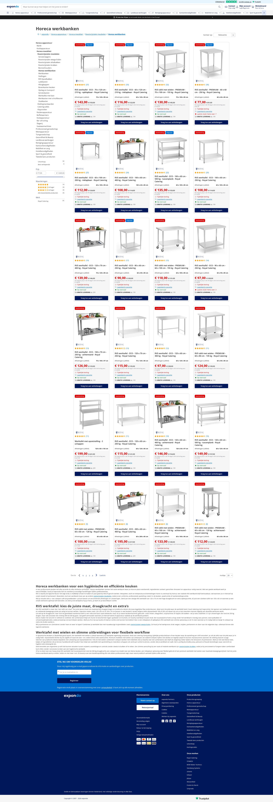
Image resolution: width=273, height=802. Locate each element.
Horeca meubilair (44, 51)
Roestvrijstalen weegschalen (49, 59)
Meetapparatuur (42, 132)
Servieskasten (43, 93)
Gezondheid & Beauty (44, 137)
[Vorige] (79, 575)
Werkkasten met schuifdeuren (50, 98)
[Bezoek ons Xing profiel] (174, 721)
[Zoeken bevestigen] (219, 6)
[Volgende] (96, 575)
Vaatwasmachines (44, 126)
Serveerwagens (44, 57)
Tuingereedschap (43, 134)
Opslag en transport (46, 90)
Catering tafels (43, 107)
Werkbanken (43, 73)
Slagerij (40, 123)
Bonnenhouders (45, 68)
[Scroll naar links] (60, 17)
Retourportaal (147, 707)
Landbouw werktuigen (45, 140)
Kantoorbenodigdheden (45, 145)
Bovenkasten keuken (46, 87)
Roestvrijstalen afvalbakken (49, 62)
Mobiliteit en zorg (43, 148)
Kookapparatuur (43, 48)
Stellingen (42, 76)
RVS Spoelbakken (45, 79)
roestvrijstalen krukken (187, 646)
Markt (39, 46)
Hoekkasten (43, 101)
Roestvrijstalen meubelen (48, 54)
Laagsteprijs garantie (84, 111)
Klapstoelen (42, 109)
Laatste (102, 575)
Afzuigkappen (43, 84)
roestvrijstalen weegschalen (140, 624)
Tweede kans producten (45, 157)
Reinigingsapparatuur (44, 143)
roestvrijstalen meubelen (102, 596)
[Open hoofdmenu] (8, 13)
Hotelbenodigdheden (44, 151)
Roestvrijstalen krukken (47, 65)
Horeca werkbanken (47, 71)
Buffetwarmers (43, 115)
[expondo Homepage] (38, 34)
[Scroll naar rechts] (212, 17)
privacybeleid (106, 687)
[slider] (37, 177)
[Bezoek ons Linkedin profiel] (170, 721)
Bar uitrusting (42, 120)
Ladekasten (43, 82)
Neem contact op (148, 700)
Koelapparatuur (43, 118)
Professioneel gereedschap (47, 129)
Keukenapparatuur (44, 112)
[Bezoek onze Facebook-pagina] (167, 721)
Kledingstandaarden (46, 104)
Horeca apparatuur (44, 43)
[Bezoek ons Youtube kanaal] (163, 721)
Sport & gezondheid (44, 154)
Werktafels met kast (46, 95)
